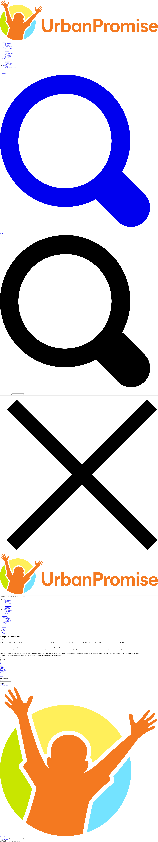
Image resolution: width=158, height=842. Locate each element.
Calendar (4, 69)
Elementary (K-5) (8, 48)
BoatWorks (7, 57)
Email (3, 680)
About (3, 42)
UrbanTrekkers (8, 56)
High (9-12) (7, 51)
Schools (4, 47)
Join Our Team (5, 65)
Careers (6, 66)
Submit (1, 683)
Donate (1, 233)
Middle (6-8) (7, 49)
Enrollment (4, 58)
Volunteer (7, 62)
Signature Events (8, 63)
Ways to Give (7, 61)
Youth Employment (9, 53)
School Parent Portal (4, 685)
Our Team (7, 45)
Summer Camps (8, 55)
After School (7, 54)
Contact (3, 73)
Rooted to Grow (8, 64)
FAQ (3, 72)
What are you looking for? (6, 394)
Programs (4, 52)
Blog (3, 70)
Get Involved (5, 59)
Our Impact (7, 44)
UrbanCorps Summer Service (10, 67)
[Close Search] (79, 553)
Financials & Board (9, 46)
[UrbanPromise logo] (79, 40)
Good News (2, 633)
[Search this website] (23, 394)
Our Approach (8, 43)
